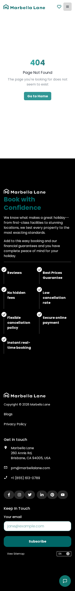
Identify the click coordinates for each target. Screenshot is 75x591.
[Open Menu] (67, 6)
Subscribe (37, 541)
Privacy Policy (15, 424)
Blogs (8, 414)
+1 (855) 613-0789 (25, 478)
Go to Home (37, 96)
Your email (13, 516)
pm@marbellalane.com (30, 468)
